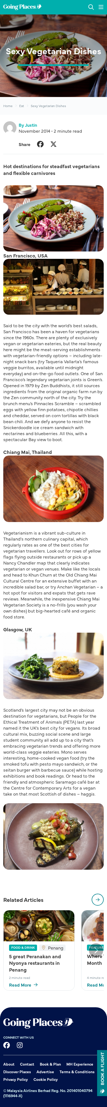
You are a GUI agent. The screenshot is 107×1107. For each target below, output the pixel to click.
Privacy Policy (15, 1079)
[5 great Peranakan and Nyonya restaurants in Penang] (39, 925)
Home (8, 106)
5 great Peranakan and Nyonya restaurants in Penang (35, 963)
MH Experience (79, 1064)
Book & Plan (50, 1064)
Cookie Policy (45, 1079)
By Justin (28, 125)
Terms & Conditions (77, 1071)
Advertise (45, 1071)
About (9, 1064)
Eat (21, 106)
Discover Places (17, 1071)
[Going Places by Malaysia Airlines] (22, 7)
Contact (27, 1064)
